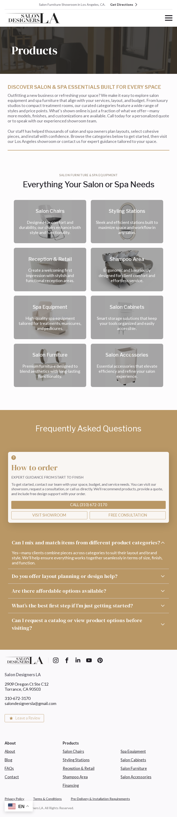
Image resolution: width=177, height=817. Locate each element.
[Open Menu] (168, 18)
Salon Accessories (136, 777)
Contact (12, 777)
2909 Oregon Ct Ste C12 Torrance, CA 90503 (26, 686)
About (10, 751)
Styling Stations (76, 760)
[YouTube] (89, 660)
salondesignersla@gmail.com (30, 703)
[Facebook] (67, 660)
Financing (71, 785)
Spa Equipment (133, 751)
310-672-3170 (17, 698)
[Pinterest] (100, 660)
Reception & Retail (78, 768)
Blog (8, 760)
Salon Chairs (73, 751)
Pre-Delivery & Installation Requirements (100, 799)
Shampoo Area (75, 777)
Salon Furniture (134, 768)
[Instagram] (56, 660)
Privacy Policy (14, 799)
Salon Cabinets (133, 760)
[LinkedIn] (78, 660)
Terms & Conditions (47, 799)
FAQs (9, 768)
